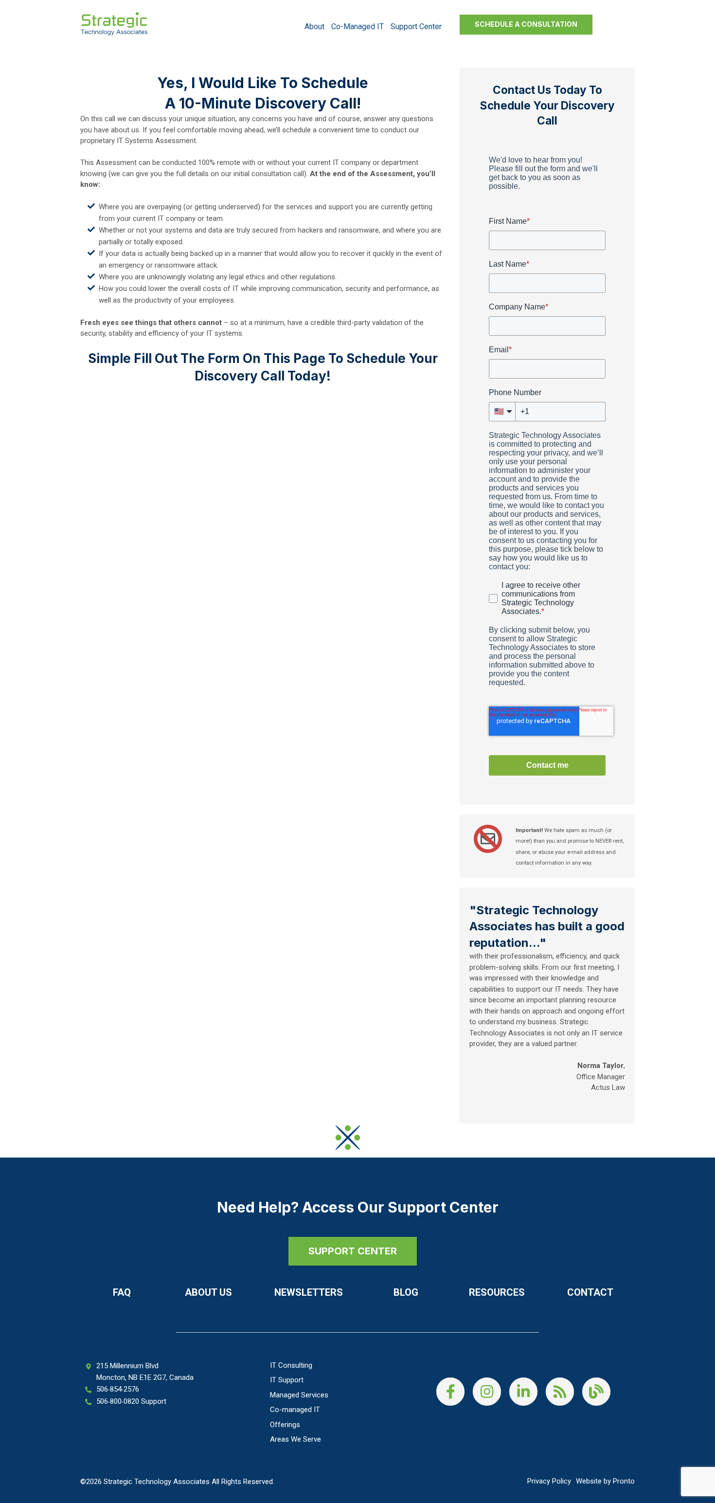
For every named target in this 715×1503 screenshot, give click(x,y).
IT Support (287, 1380)
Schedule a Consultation (526, 24)
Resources (497, 1292)
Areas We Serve (295, 1439)
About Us (208, 1292)
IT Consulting (291, 1365)
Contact (590, 1292)
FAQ (122, 1292)
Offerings (285, 1424)
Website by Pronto (605, 1481)
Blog (405, 1292)
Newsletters (308, 1292)
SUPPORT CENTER (352, 1251)
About (314, 26)
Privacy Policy (549, 1481)
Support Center (416, 26)
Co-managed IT (357, 26)
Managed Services (299, 1395)
